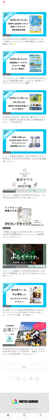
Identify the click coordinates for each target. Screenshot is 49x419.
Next (24, 367)
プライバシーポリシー (24, 409)
